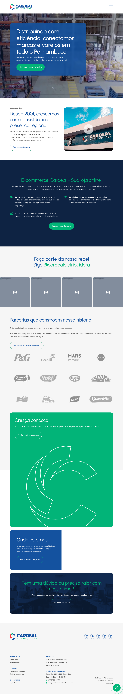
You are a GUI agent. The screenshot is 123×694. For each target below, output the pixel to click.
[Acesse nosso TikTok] (104, 636)
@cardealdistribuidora (67, 265)
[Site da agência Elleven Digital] (109, 683)
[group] (15, 292)
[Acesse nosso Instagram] (86, 636)
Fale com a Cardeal (61, 603)
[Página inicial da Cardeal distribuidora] (21, 7)
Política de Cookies (105, 681)
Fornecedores (15, 663)
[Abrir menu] (111, 7)
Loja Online (14, 683)
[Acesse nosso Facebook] (92, 636)
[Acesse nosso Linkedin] (98, 636)
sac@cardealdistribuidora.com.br (61, 683)
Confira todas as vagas (28, 435)
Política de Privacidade (104, 678)
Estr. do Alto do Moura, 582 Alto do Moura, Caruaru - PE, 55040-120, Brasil (57, 663)
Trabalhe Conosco (17, 674)
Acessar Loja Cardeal (61, 226)
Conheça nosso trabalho (30, 67)
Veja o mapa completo (30, 559)
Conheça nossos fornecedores (26, 345)
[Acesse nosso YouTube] (110, 636)
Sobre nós (14, 660)
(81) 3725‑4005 (54, 680)
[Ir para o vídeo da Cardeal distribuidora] (88, 129)
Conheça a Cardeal (21, 147)
